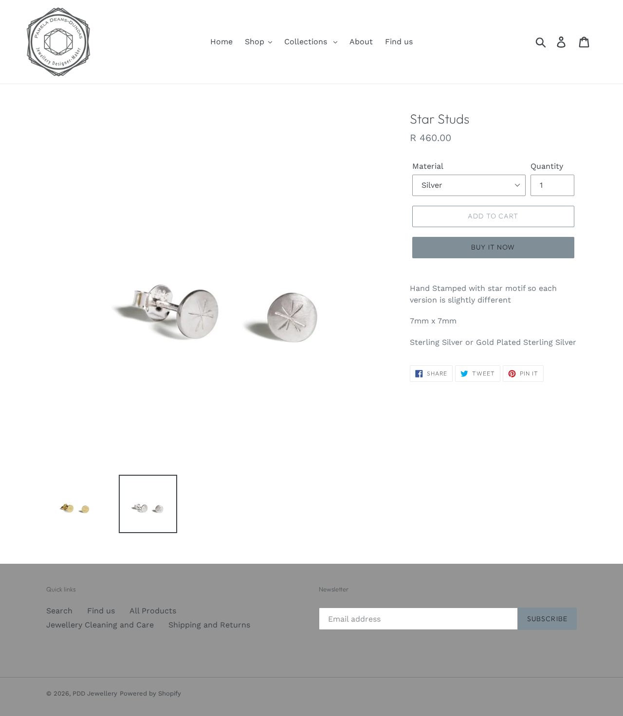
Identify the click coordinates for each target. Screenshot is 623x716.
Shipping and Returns (209, 624)
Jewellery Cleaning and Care (100, 624)
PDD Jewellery (95, 693)
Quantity (547, 166)
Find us (101, 610)
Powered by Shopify (150, 693)
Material (427, 166)
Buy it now (493, 247)
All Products (152, 610)
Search (59, 610)
